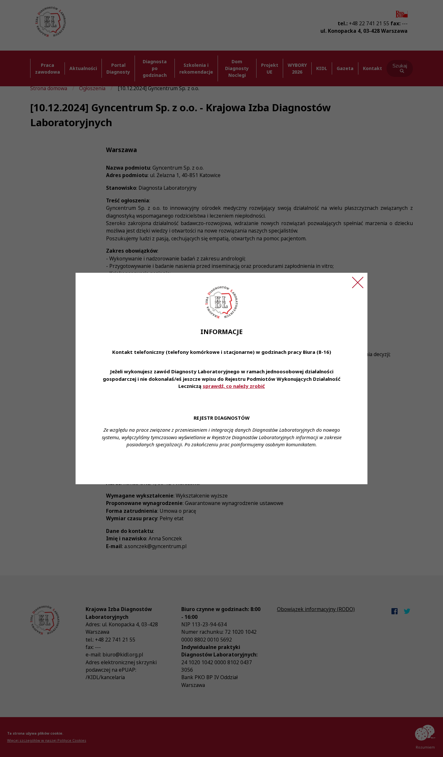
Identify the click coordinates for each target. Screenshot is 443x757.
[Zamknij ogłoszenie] (357, 282)
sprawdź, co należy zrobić (234, 386)
